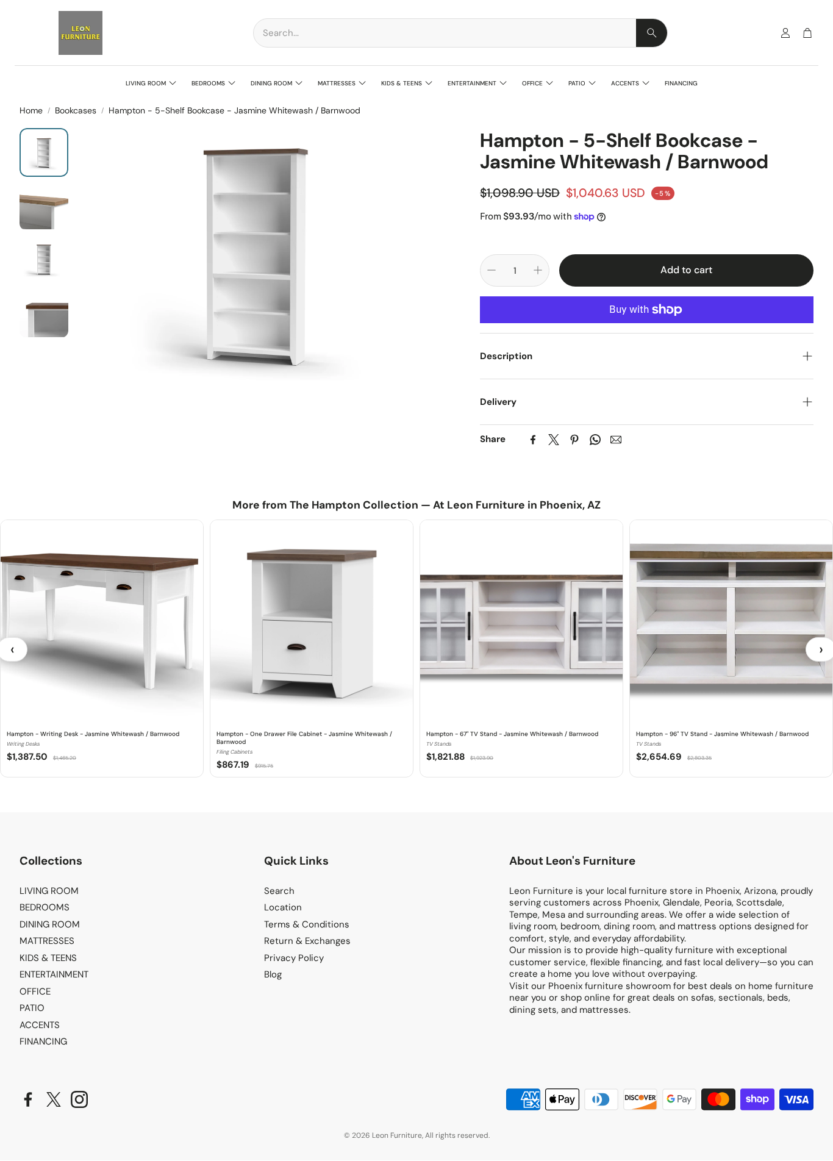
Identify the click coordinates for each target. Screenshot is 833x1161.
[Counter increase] (538, 270)
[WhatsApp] (595, 439)
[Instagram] (79, 1099)
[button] (460, 33)
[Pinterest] (574, 439)
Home (31, 110)
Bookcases (75, 110)
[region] (416, 649)
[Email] (615, 439)
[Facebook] (532, 439)
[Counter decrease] (491, 270)
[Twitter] (553, 439)
